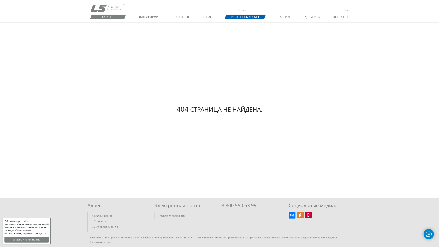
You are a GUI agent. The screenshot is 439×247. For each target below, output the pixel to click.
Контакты (340, 17)
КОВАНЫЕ (183, 17)
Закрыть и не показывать (26, 239)
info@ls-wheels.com (172, 216)
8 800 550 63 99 (239, 205)
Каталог (108, 17)
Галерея (284, 17)
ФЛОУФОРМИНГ (150, 17)
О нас (207, 17)
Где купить (312, 17)
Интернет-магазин (245, 17)
